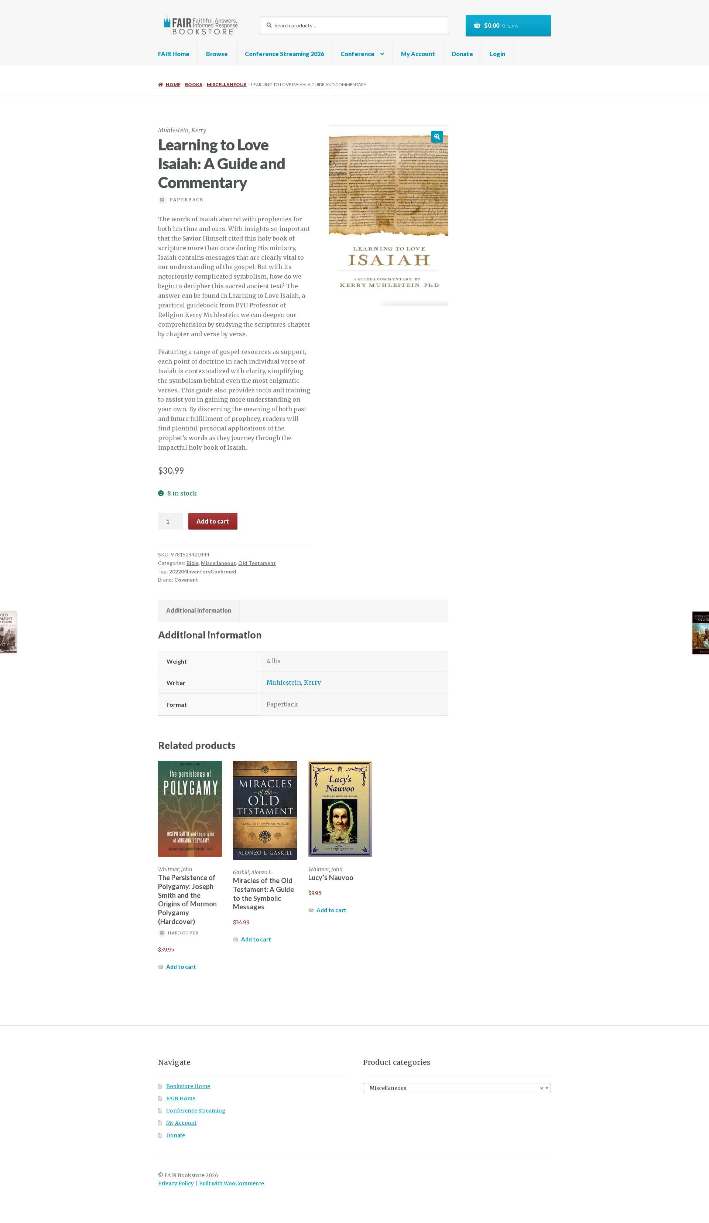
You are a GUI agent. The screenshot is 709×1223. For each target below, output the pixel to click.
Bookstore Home (188, 1086)
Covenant (186, 579)
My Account (418, 53)
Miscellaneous (226, 84)
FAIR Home (173, 53)
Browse (217, 53)
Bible (192, 563)
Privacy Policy (176, 1184)
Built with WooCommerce (231, 1184)
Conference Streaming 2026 (284, 53)
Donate (462, 53)
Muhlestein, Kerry (294, 682)
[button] (437, 137)
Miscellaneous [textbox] (454, 1088)
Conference (357, 53)
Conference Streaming (195, 1111)
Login (497, 53)
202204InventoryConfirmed (202, 571)
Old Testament (257, 563)
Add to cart (212, 521)
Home (173, 84)
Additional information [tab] (198, 610)
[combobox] (457, 1088)
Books (193, 84)
